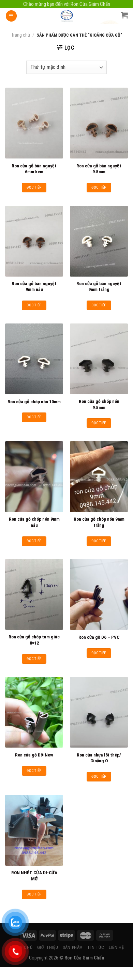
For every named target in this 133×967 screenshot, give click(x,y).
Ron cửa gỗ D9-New (34, 755)
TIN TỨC (95, 947)
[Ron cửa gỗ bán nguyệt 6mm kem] (34, 123)
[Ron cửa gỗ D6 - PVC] (99, 594)
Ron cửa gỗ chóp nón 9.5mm (99, 404)
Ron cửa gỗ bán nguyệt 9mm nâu (34, 286)
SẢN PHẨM (73, 947)
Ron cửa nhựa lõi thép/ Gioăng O (99, 758)
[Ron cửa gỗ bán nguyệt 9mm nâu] (34, 241)
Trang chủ (20, 35)
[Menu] (11, 16)
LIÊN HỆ (116, 947)
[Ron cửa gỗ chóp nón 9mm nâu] (34, 476)
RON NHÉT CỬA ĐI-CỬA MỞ (34, 875)
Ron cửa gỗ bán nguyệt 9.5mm (98, 169)
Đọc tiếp (34, 187)
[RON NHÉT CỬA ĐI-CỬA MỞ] (34, 830)
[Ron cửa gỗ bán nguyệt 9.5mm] (99, 123)
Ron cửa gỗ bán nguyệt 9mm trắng (98, 286)
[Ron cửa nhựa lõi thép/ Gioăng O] (99, 712)
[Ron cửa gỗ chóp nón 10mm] (34, 358)
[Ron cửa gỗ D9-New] (34, 712)
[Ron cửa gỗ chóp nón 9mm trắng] (99, 476)
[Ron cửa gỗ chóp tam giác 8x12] (34, 594)
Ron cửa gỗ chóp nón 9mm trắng (99, 522)
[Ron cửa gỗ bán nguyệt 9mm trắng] (99, 241)
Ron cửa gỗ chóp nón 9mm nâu (34, 522)
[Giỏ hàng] (124, 15)
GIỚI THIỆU (47, 947)
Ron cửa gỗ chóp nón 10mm (34, 401)
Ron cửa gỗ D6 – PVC (98, 637)
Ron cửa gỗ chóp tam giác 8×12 (34, 640)
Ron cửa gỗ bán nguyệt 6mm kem (34, 169)
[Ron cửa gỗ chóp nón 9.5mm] (99, 358)
